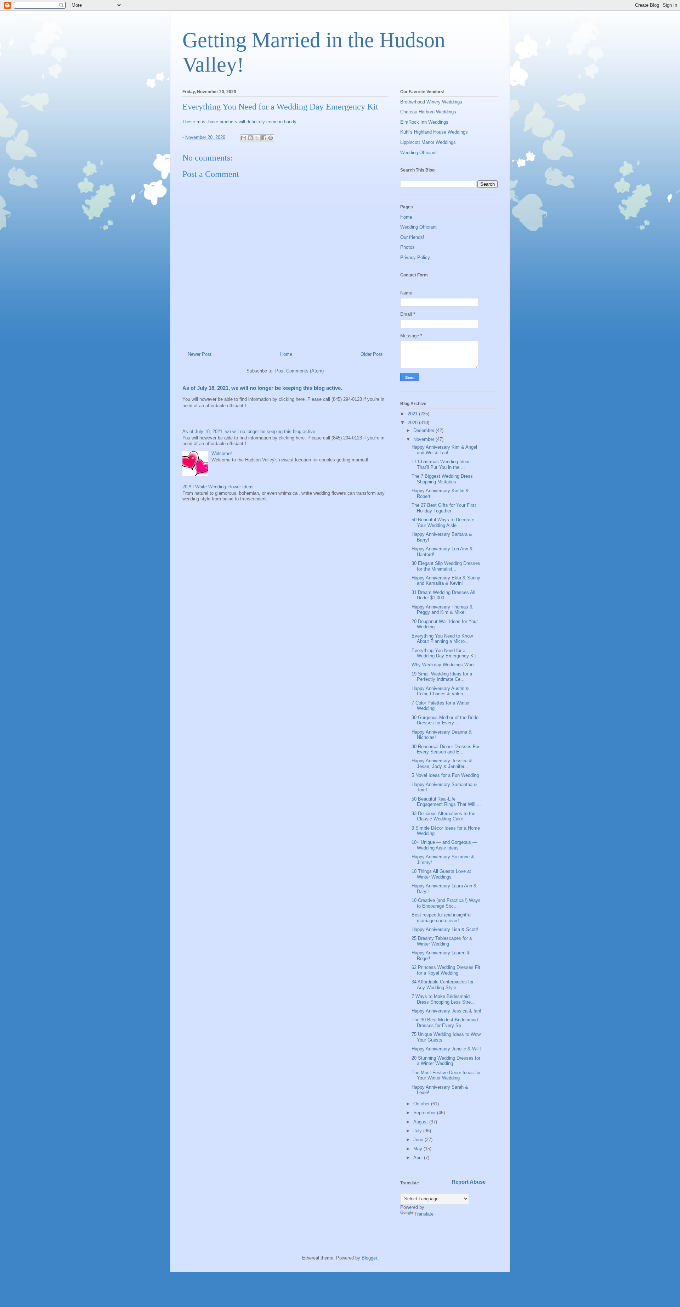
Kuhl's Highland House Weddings (434, 132)
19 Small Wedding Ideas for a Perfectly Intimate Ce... (442, 676)
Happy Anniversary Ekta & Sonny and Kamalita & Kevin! (446, 580)
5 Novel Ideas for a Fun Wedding (445, 775)
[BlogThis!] (250, 137)
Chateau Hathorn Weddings (428, 111)
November (424, 439)
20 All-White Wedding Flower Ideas (218, 486)
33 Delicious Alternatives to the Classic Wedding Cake (443, 816)
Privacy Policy (415, 257)
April (418, 1157)
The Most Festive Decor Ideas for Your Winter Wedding (446, 1075)
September (425, 1112)
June (419, 1139)
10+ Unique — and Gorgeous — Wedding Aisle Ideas (444, 845)
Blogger (369, 1258)
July (418, 1130)
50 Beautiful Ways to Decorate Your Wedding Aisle (443, 522)
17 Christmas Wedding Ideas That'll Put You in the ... (441, 464)
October (422, 1103)
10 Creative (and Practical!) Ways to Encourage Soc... (446, 903)
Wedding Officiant (418, 152)
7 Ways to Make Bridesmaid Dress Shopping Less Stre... (443, 999)
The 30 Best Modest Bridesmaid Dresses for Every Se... (445, 1022)
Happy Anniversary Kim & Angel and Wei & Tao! (444, 449)
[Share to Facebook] (263, 137)
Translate (424, 1214)
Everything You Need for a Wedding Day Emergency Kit (444, 653)
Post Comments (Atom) (299, 371)
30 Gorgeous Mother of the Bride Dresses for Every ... (445, 720)
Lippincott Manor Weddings (428, 142)
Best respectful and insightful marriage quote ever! (441, 917)
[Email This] (243, 137)
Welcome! (221, 453)
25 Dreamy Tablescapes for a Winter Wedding (442, 941)
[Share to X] (257, 137)
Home (286, 354)
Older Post (371, 354)
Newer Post (199, 354)
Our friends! (412, 237)
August (421, 1121)
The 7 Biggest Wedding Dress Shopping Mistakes (442, 478)
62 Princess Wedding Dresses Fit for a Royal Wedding (446, 970)
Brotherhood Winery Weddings (431, 102)
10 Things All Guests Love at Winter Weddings (441, 874)
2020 (413, 422)
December (424, 430)
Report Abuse (469, 1182)
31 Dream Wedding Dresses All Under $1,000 (443, 595)
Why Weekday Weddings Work (443, 664)
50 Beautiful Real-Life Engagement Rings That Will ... (446, 801)
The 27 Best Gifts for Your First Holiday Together (444, 508)
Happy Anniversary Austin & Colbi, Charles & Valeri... (440, 691)
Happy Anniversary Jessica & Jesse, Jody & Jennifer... (442, 763)
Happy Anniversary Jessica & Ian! (446, 1011)
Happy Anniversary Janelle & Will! (446, 1048)
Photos (407, 247)
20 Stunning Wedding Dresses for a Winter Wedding (446, 1060)
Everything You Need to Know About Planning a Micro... (442, 638)
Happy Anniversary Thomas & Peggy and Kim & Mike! (442, 609)
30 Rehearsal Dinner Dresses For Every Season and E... (446, 749)
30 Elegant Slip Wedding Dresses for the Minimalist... (446, 566)
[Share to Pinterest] (270, 137)
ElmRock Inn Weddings (424, 122)
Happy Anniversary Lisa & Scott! (445, 929)
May (418, 1148)
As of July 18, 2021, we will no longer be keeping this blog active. (262, 388)
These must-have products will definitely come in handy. (240, 121)
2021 (413, 413)
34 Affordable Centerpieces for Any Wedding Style (443, 984)
